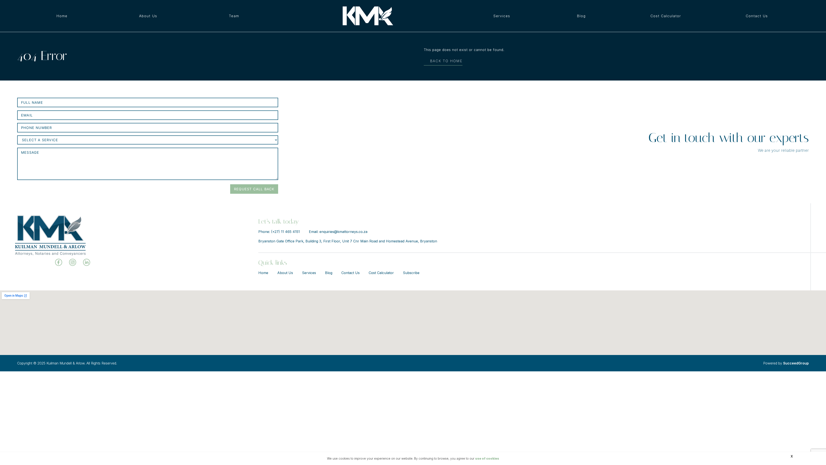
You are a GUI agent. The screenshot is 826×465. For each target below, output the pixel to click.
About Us (148, 16)
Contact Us (757, 16)
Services (501, 16)
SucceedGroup (796, 363)
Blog (581, 16)
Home (62, 16)
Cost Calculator (665, 16)
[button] (502, 16)
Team (234, 16)
